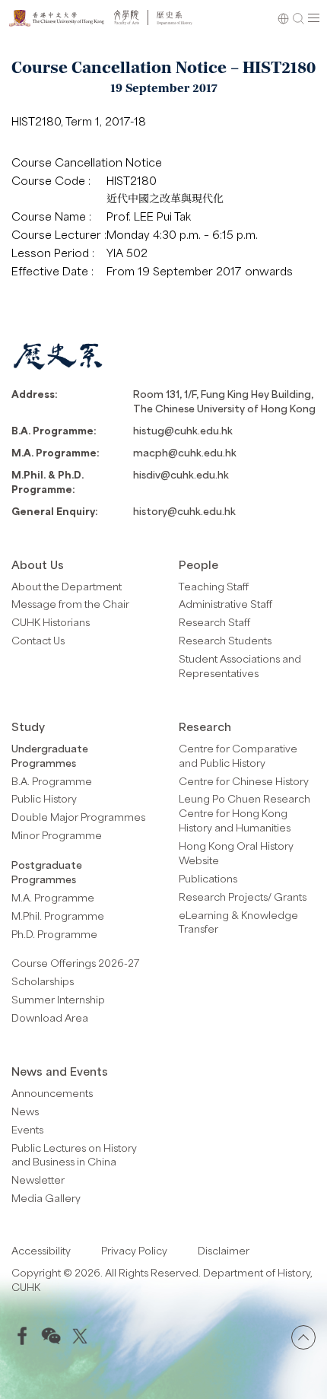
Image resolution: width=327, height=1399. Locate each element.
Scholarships (42, 981)
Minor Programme (56, 834)
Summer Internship (58, 999)
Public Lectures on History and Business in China (74, 1154)
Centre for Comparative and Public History (238, 755)
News (25, 1111)
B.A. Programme (51, 780)
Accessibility (41, 1250)
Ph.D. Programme (54, 933)
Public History (44, 798)
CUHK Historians (50, 621)
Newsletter (38, 1179)
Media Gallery (46, 1197)
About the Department (66, 586)
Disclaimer (223, 1250)
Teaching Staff (214, 586)
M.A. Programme (52, 897)
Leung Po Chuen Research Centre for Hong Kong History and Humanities (244, 813)
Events (27, 1129)
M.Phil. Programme (57, 915)
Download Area (49, 1017)
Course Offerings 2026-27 (75, 962)
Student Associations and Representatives (240, 665)
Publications (208, 878)
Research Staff (214, 621)
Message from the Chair (70, 603)
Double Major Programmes (78, 816)
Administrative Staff (225, 603)
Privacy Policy (134, 1250)
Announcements (52, 1092)
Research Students (225, 640)
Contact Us (38, 640)
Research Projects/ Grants (242, 896)
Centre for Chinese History (244, 780)
